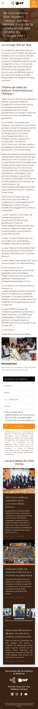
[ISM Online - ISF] (17, 4)
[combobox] (5, 399)
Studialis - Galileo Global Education (17, 704)
